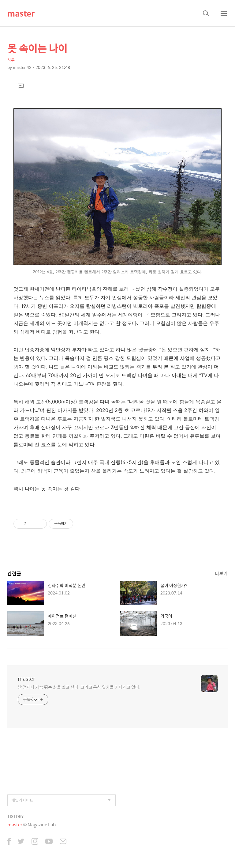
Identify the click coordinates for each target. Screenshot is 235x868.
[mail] (63, 842)
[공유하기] (32, 523)
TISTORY (15, 816)
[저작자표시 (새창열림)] (76, 523)
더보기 (221, 573)
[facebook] (9, 842)
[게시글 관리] (40, 523)
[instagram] (35, 842)
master (21, 13)
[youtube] (49, 842)
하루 (11, 60)
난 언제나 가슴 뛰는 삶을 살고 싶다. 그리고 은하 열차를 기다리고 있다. (79, 687)
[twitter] (21, 842)
